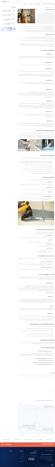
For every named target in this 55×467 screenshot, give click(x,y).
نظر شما (53, 377)
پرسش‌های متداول (21, 461)
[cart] (8, 1)
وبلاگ (51, 7)
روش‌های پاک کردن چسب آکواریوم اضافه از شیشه (29, 425)
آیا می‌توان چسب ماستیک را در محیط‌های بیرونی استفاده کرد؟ (43, 362)
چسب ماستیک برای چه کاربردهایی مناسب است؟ (44, 351)
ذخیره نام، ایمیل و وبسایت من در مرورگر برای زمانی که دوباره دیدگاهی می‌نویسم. (44, 400)
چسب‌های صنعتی (45, 37)
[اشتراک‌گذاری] (40, 10)
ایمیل (53, 395)
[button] (36, 351)
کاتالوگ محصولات (21, 458)
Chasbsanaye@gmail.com (31, 457)
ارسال (20, 403)
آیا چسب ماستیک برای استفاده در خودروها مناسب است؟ (43, 364)
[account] (10, 1)
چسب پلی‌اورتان (50, 269)
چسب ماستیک (52, 26)
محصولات (22, 456)
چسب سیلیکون (35, 45)
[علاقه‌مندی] (38, 10)
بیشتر (51, 461)
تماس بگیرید (31, 460)
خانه (53, 7)
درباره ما (23, 454)
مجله (23, 459)
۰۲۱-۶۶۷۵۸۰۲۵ (33, 453)
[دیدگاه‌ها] (37, 10)
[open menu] (52, 465)
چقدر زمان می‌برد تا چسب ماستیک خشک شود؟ (45, 360)
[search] (14, 1)
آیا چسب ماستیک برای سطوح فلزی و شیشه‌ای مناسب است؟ (43, 358)
